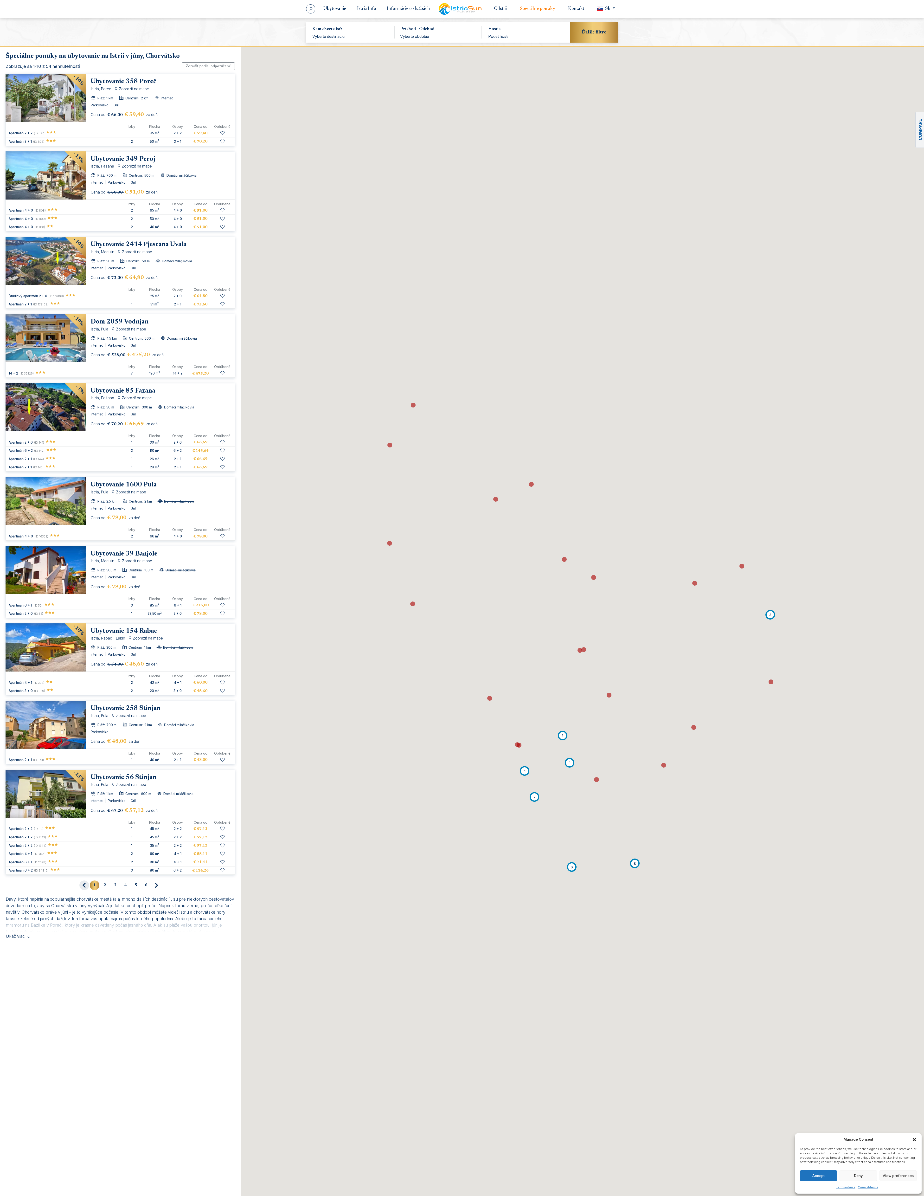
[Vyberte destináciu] (350, 36)
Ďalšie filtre (594, 32)
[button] (914, 1139)
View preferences (898, 1175)
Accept (818, 1175)
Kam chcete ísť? (327, 29)
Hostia (494, 29)
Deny (858, 1175)
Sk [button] (607, 8)
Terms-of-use (845, 1187)
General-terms (868, 1187)
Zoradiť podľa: (208, 66)
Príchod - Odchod (417, 29)
